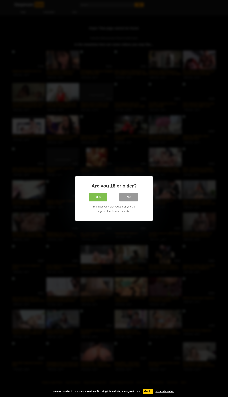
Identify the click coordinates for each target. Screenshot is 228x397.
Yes (98, 197)
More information (165, 391)
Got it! (147, 391)
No (129, 197)
